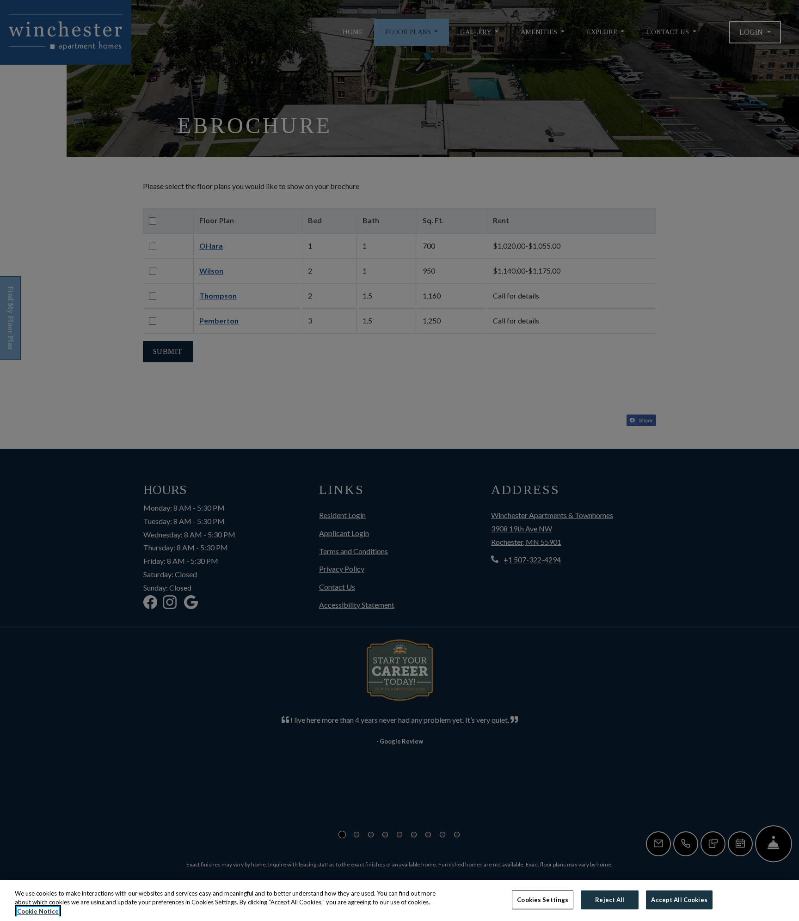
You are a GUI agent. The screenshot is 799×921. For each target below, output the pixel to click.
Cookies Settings (542, 899)
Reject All (609, 899)
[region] (399, 900)
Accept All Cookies (679, 899)
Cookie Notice (38, 911)
